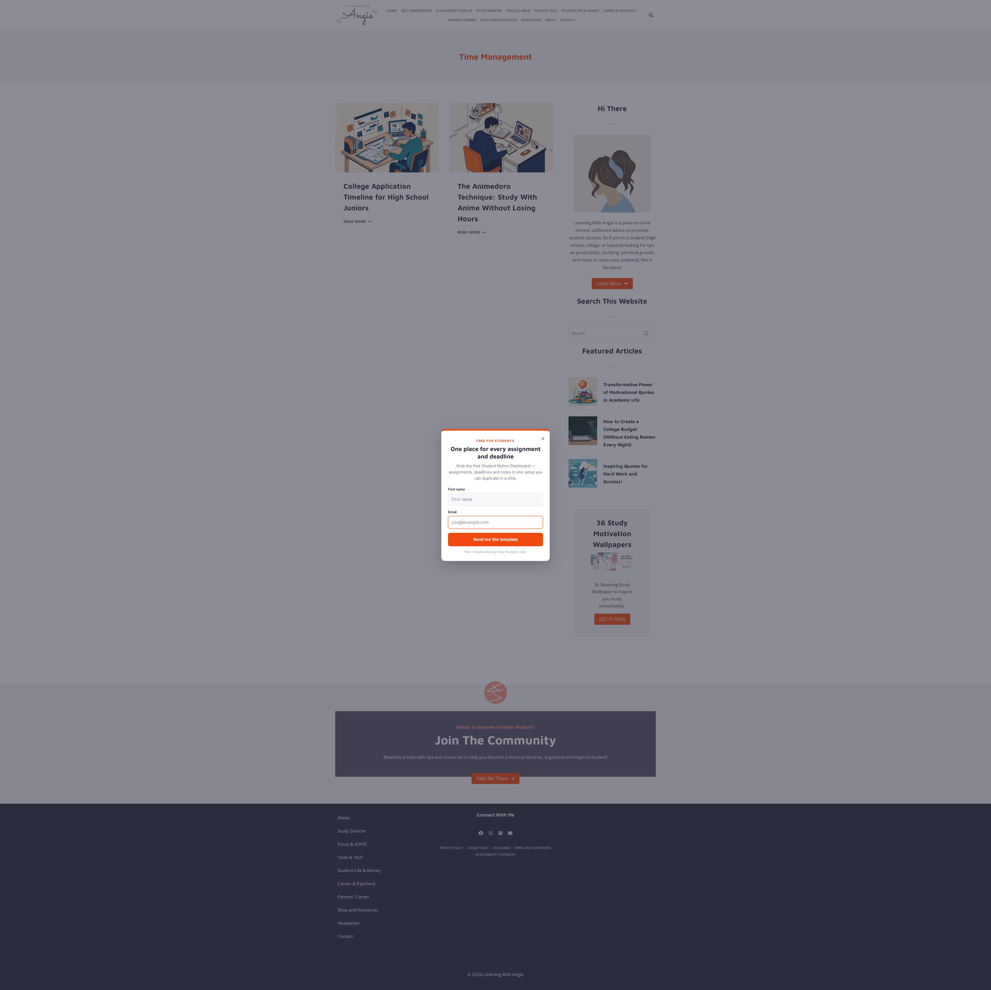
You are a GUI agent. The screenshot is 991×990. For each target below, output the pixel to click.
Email (452, 512)
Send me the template (495, 539)
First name (456, 489)
